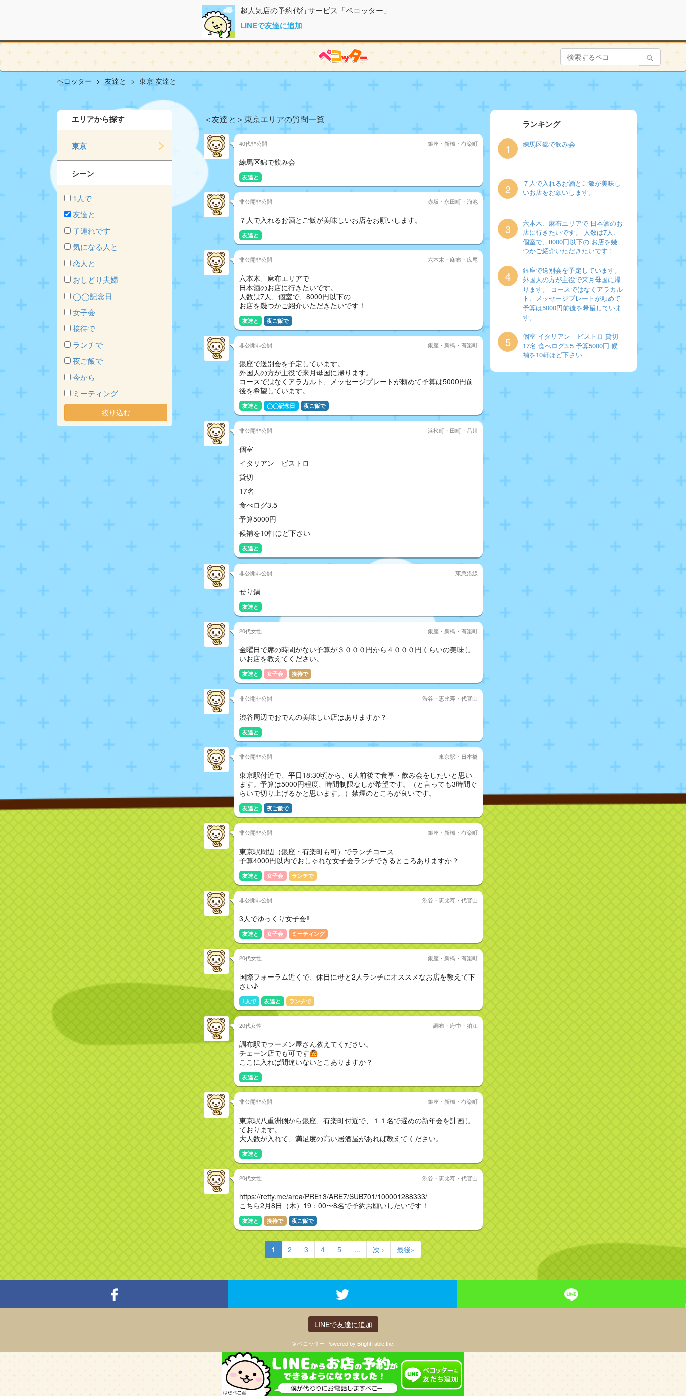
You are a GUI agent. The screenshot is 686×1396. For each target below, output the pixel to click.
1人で (82, 198)
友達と (84, 214)
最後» (406, 1249)
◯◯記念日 (92, 296)
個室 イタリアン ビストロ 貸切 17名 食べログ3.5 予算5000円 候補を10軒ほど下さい (570, 345)
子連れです (91, 230)
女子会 (84, 312)
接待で (84, 328)
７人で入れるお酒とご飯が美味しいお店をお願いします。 (572, 188)
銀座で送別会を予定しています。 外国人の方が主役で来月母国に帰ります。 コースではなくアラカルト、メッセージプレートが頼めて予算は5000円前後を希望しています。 (573, 294)
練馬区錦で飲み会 (549, 144)
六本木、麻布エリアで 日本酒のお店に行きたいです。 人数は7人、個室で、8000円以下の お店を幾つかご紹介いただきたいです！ (573, 237)
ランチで (88, 344)
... (357, 1249)
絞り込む (116, 412)
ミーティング (95, 393)
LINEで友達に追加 (271, 25)
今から (84, 377)
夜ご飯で (88, 360)
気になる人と (95, 246)
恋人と (84, 263)
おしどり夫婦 (95, 279)
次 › (378, 1249)
